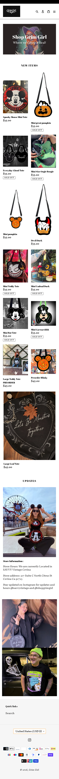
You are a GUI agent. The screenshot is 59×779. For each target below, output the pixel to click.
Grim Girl (34, 769)
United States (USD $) (29, 731)
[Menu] (54, 11)
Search (9, 713)
